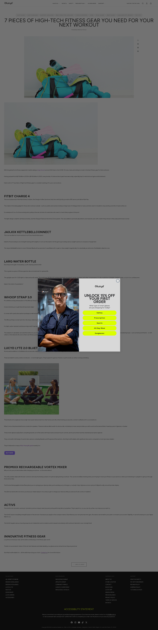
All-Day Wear (99, 328)
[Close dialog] (117, 280)
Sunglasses (99, 333)
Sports (99, 323)
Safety (99, 313)
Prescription (99, 318)
